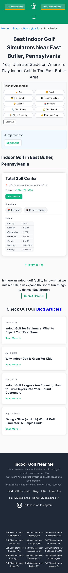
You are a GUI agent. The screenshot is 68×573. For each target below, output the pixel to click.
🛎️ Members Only (49, 115)
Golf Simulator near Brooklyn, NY (34, 534)
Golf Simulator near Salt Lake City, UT (53, 549)
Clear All (10, 122)
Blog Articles (48, 309)
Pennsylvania (31, 28)
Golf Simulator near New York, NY (14, 534)
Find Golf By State (19, 491)
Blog (36, 491)
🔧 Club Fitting (18, 109)
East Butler (13, 142)
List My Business (15, 6)
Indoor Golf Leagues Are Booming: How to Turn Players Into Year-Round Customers (33, 388)
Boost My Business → (53, 6)
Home (5, 28)
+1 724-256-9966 (24, 190)
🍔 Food (50, 92)
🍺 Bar (18, 92)
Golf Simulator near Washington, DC (34, 542)
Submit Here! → (34, 296)
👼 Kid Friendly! (18, 98)
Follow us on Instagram (37, 505)
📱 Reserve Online (50, 98)
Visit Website (14, 196)
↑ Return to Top (34, 264)
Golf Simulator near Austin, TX (14, 564)
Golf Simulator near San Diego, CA (34, 557)
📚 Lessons (49, 103)
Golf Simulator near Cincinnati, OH (53, 557)
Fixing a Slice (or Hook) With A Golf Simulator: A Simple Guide (30, 421)
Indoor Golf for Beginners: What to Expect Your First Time (29, 330)
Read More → (13, 338)
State (16, 28)
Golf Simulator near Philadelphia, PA (53, 534)
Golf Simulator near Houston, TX (53, 564)
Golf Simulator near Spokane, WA (14, 549)
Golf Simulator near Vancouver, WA (53, 542)
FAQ (43, 491)
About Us (55, 491)
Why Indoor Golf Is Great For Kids (28, 358)
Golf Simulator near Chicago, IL (14, 557)
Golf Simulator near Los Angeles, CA (34, 549)
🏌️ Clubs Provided (18, 115)
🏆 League (18, 103)
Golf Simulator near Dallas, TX (34, 564)
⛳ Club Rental (49, 109)
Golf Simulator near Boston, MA (14, 542)
